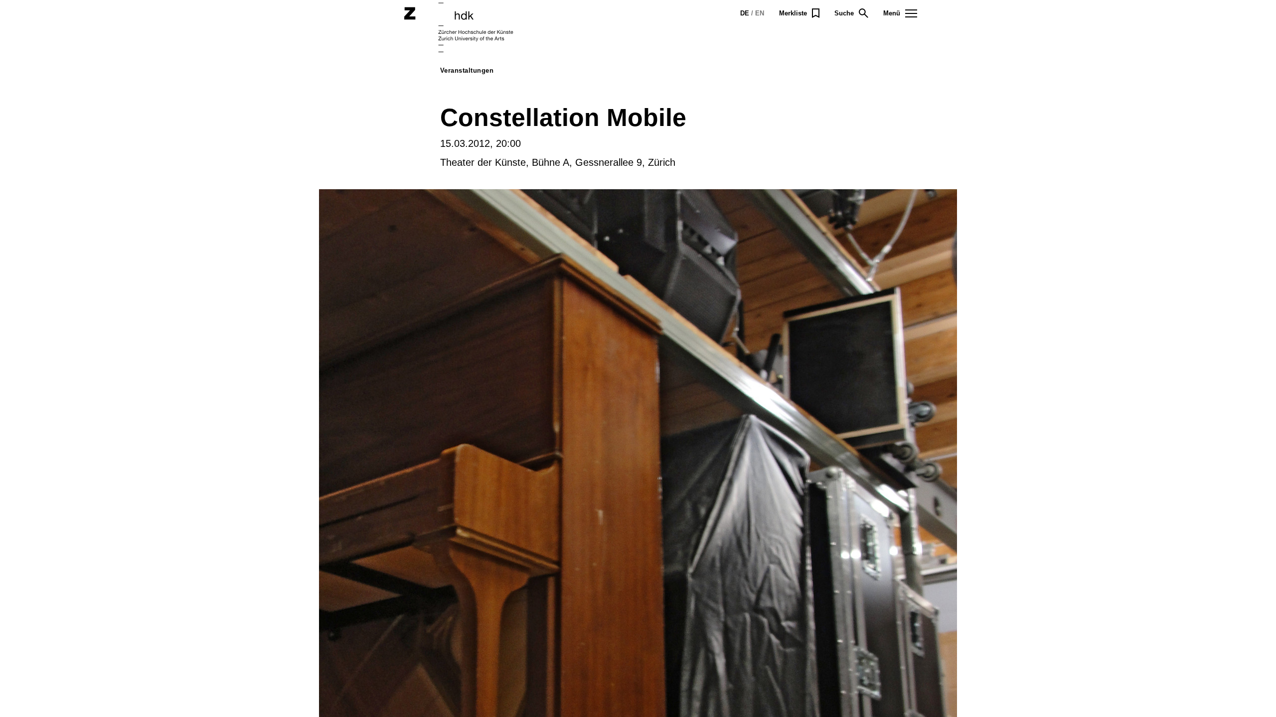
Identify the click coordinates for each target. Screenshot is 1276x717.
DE (744, 13)
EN (759, 13)
